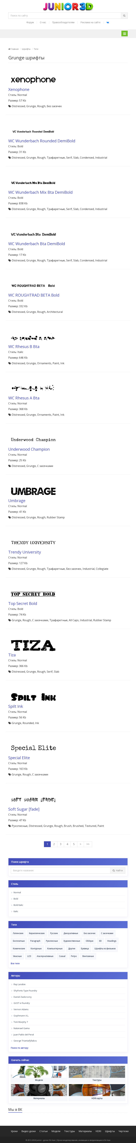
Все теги (15, 963)
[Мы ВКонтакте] (107, 22)
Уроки (14, 1131)
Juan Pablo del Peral (23, 1034)
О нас (43, 22)
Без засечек (89, 933)
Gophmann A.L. (21, 1015)
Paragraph (35, 940)
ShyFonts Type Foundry (25, 990)
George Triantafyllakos (25, 1040)
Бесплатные (19, 940)
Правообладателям (63, 22)
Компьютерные (55, 948)
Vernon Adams (21, 1009)
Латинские (18, 933)
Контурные (36, 948)
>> (87, 844)
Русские (54, 933)
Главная (14, 49)
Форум (30, 22)
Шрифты (26, 49)
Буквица (85, 948)
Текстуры (69, 1131)
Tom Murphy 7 (20, 1021)
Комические (19, 948)
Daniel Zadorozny (22, 996)
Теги (36, 49)
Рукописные (52, 940)
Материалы (85, 1131)
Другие (71, 948)
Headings (111, 940)
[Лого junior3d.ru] (68, 5)
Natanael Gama (21, 1028)
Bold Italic (18, 904)
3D (100, 940)
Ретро (74, 956)
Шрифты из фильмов (105, 948)
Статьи (43, 1131)
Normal (17, 892)
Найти (119, 870)
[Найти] (124, 16)
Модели (55, 1131)
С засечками (107, 933)
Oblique (89, 940)
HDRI (98, 1131)
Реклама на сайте (90, 22)
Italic (15, 911)
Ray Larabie (19, 984)
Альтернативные (45, 956)
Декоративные (71, 933)
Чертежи (124, 1131)
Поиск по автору (19, 1047)
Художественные (72, 940)
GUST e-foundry (21, 1003)
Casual (62, 956)
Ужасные (17, 956)
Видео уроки (28, 1131)
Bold (15, 898)
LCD (29, 956)
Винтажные (88, 956)
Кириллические (37, 933)
